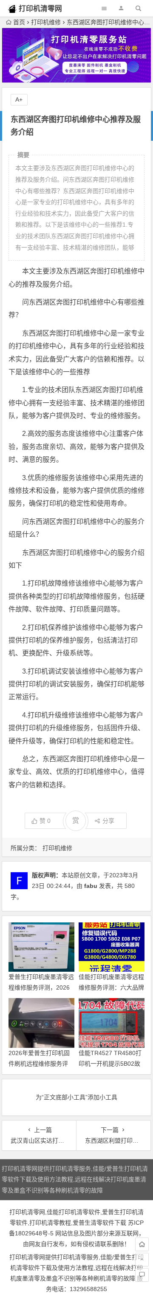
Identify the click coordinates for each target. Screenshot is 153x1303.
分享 (108, 820)
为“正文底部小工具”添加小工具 (76, 1097)
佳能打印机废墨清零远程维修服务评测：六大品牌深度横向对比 (111, 987)
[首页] (142, 1244)
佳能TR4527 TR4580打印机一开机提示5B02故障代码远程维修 (110, 1064)
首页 (19, 22)
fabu (90, 885)
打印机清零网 (40, 9)
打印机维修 (46, 22)
